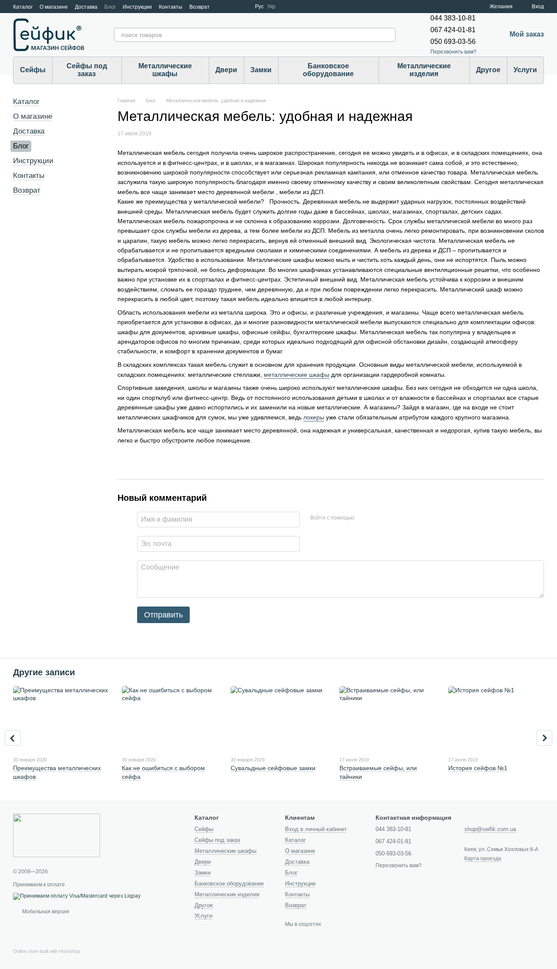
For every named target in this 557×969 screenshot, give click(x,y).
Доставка (86, 7)
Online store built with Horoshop (46, 951)
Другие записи (44, 672)
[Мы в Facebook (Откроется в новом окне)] (221, 6)
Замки (261, 70)
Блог (110, 7)
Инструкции (137, 7)
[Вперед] (544, 738)
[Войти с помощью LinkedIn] (391, 518)
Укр (271, 6)
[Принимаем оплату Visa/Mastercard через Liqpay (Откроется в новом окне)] (77, 896)
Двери (226, 70)
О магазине (54, 7)
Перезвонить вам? (453, 52)
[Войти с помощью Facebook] (364, 518)
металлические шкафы (296, 374)
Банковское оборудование (328, 69)
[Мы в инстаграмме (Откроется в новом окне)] (242, 6)
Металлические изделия (424, 69)
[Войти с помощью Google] (377, 518)
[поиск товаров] (389, 35)
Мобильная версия (45, 912)
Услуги (525, 70)
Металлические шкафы (165, 69)
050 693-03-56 (453, 41)
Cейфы (33, 70)
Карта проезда (482, 858)
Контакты (170, 7)
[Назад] (12, 738)
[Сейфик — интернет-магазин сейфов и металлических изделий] (56, 835)
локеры (313, 417)
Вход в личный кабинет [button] (316, 829)
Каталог (23, 7)
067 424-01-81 (453, 30)
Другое (488, 70)
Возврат (199, 7)
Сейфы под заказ (87, 69)
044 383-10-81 (453, 18)
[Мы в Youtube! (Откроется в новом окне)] (232, 6)
